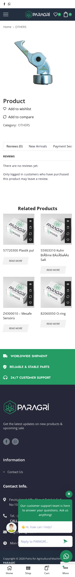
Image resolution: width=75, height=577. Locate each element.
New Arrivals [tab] (38, 146)
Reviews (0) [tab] (14, 146)
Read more (30, 227)
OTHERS (20, 27)
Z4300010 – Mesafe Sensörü (17, 315)
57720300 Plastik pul (18, 250)
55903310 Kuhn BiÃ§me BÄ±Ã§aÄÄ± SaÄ (55, 254)
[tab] (14, 146)
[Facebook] (4, 4)
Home (7, 27)
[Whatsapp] (9, 4)
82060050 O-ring (53, 313)
